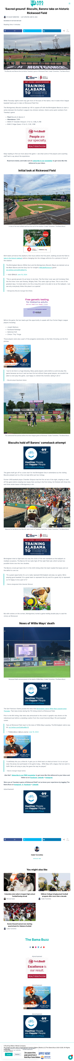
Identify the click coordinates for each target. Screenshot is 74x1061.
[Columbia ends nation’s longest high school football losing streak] (20, 882)
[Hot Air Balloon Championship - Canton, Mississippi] (37, 599)
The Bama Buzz (37, 939)
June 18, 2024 (22, 274)
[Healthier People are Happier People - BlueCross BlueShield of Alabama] (37, 458)
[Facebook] (30, 947)
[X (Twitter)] (33, 947)
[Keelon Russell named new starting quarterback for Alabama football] (20, 912)
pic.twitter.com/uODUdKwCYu (16, 270)
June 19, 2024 (34, 732)
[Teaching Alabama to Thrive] (37, 86)
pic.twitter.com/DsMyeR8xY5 (19, 727)
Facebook (33, 777)
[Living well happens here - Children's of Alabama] (37, 241)
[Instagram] (35, 947)
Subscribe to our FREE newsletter (24, 775)
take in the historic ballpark (13, 258)
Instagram (49, 777)
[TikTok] (41, 947)
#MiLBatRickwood (45, 267)
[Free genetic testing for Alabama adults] (37, 305)
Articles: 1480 (37, 858)
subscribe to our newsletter (43, 161)
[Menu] (69, 3)
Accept (9, 1054)
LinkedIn (41, 777)
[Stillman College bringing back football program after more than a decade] (54, 882)
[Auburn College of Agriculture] (17, 356)
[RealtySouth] (37, 139)
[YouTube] (43, 947)
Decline (17, 1054)
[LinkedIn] (38, 947)
